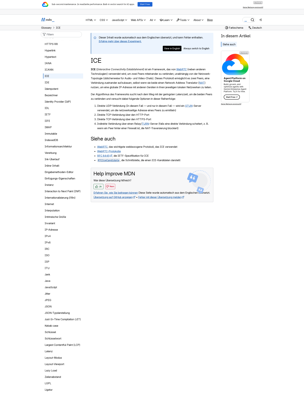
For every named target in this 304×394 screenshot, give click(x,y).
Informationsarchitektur (58, 146)
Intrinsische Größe (55, 216)
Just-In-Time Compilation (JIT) (63, 319)
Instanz (49, 184)
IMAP (48, 127)
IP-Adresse (51, 229)
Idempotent (51, 88)
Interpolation (52, 210)
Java (47, 280)
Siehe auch (229, 44)
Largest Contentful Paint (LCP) (62, 344)
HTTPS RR (51, 44)
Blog (210, 19)
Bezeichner (51, 95)
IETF (48, 114)
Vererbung (50, 152)
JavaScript (51, 287)
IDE (47, 82)
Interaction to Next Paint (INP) (63, 191)
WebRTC (181, 69)
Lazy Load (51, 370)
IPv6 (48, 242)
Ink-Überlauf (52, 159)
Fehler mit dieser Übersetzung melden (159, 197)
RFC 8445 (103, 155)
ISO (47, 255)
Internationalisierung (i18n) (60, 197)
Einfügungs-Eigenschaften (60, 178)
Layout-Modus (53, 357)
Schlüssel (50, 332)
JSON (48, 306)
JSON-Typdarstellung (57, 312)
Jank (47, 274)
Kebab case (51, 325)
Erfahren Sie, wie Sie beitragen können (116, 192)
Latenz (49, 351)
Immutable (51, 133)
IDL (47, 108)
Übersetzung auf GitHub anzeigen (113, 197)
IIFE (47, 120)
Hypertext (50, 56)
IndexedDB (51, 140)
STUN (188, 105)
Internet (49, 204)
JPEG (48, 300)
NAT (202, 82)
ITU (47, 268)
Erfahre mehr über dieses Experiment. (120, 41)
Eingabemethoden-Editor (59, 172)
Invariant (50, 223)
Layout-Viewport (54, 364)
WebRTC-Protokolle (109, 151)
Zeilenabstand (53, 376)
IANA (48, 63)
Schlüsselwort (53, 338)
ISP (47, 261)
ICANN (49, 69)
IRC (47, 248)
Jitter (47, 293)
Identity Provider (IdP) (58, 101)
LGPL (48, 383)
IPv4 (48, 236)
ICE (47, 76)
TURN (145, 123)
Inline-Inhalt (52, 165)
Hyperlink (50, 50)
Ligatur (49, 389)
